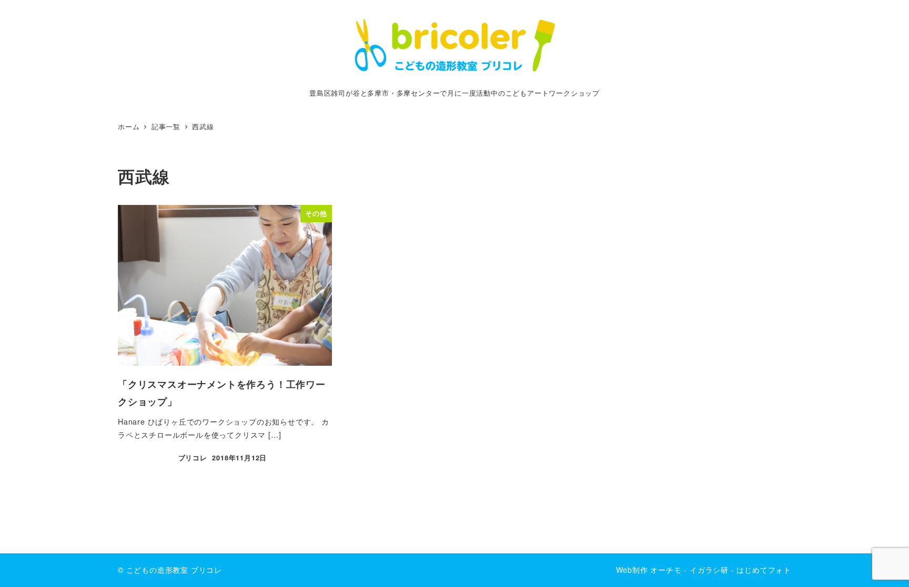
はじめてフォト (763, 569)
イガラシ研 (709, 569)
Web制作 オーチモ (649, 569)
